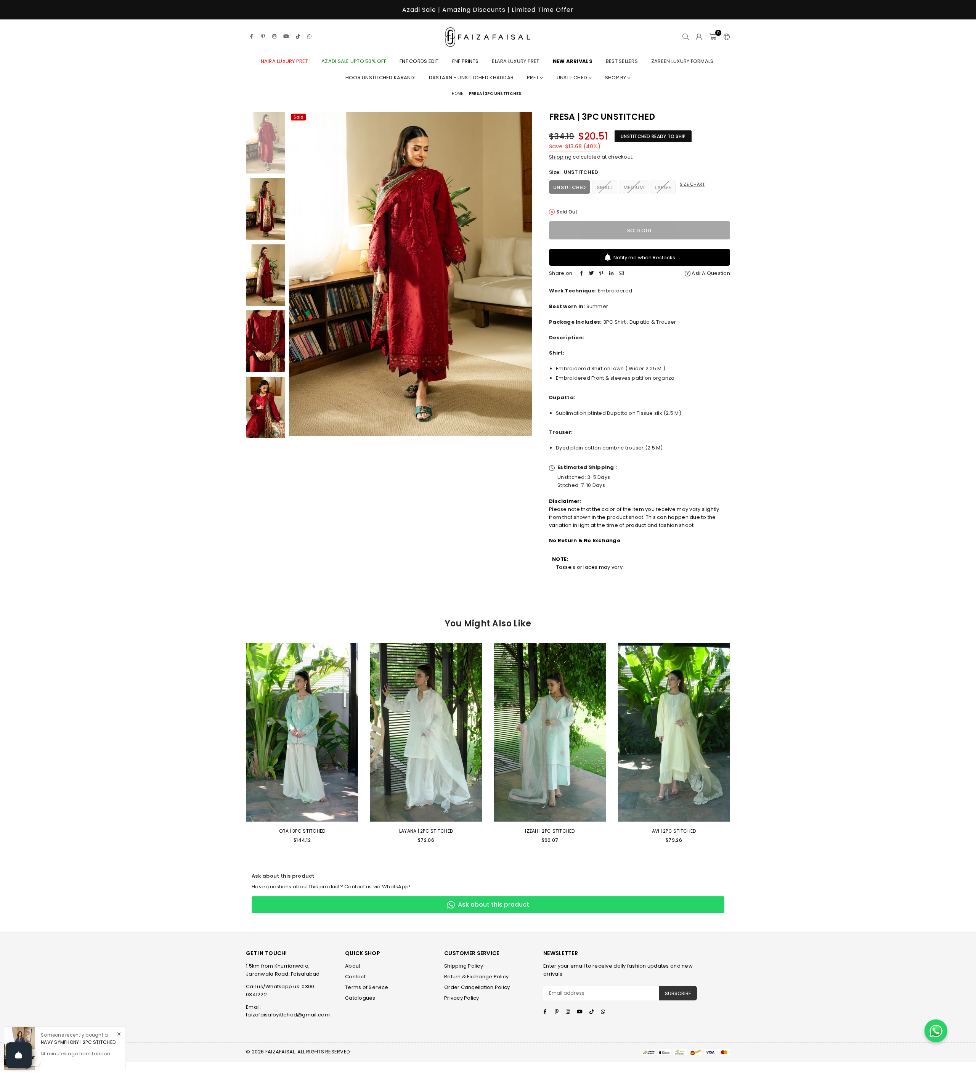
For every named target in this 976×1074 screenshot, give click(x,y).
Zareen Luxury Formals (682, 61)
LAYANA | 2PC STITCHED (426, 831)
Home (457, 93)
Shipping (560, 157)
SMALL (605, 187)
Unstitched (573, 77)
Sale (298, 117)
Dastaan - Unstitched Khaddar (471, 77)
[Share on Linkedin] (611, 274)
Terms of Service (366, 987)
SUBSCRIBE (678, 993)
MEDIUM (633, 187)
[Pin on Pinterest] (602, 274)
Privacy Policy (461, 998)
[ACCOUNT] (699, 36)
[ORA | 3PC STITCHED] (302, 732)
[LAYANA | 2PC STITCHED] (426, 732)
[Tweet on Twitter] (592, 274)
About (352, 966)
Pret (533, 77)
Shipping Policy (463, 966)
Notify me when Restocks (644, 257)
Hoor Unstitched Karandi (380, 77)
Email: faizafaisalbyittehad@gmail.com (288, 1011)
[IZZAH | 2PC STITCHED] (550, 732)
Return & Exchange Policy (476, 976)
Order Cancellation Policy (477, 987)
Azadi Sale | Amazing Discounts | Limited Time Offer (488, 9)
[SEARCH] (685, 36)
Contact (355, 976)
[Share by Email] (621, 274)
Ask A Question (710, 273)
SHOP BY (616, 77)
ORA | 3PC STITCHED (302, 831)
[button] (713, 36)
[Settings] (725, 36)
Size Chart (692, 184)
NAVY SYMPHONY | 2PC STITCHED (78, 1042)
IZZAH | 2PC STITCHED (550, 831)
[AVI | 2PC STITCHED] (674, 732)
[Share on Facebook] (582, 274)
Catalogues (360, 998)
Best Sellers (622, 61)
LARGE (663, 187)
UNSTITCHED (569, 187)
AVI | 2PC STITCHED (674, 831)
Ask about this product (493, 904)
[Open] (19, 1055)
